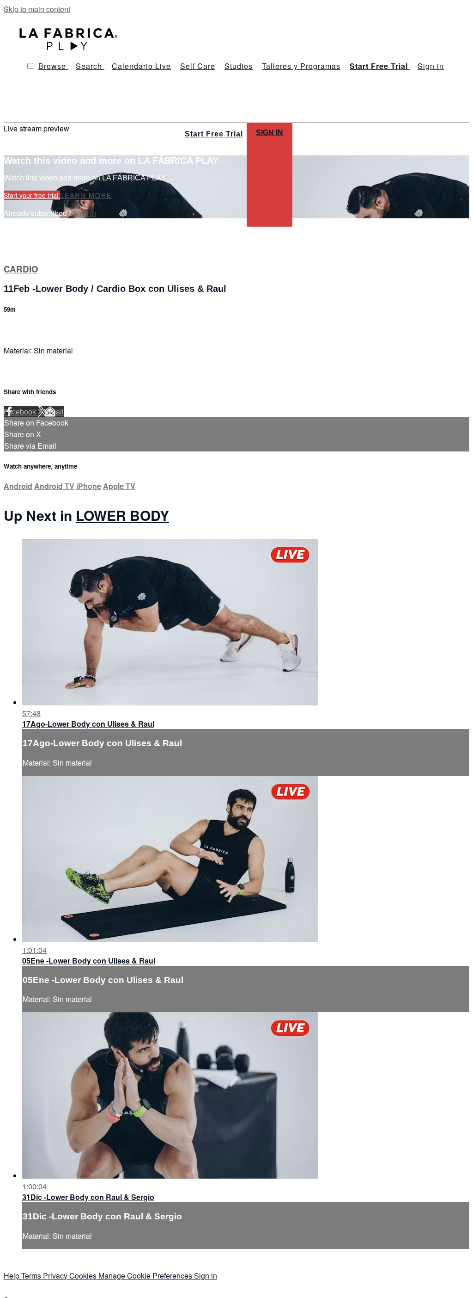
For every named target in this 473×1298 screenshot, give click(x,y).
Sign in (431, 66)
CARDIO (21, 269)
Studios (238, 66)
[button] (30, 66)
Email (54, 411)
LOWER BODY (122, 515)
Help (12, 1275)
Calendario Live (141, 66)
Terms (32, 1275)
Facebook (21, 411)
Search (90, 66)
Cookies (83, 1275)
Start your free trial (32, 195)
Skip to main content (37, 9)
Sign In (269, 132)
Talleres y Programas (301, 66)
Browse (53, 66)
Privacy (56, 1275)
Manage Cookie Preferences (146, 1275)
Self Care (197, 66)
